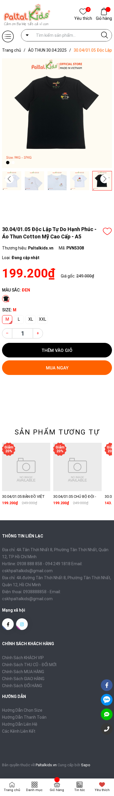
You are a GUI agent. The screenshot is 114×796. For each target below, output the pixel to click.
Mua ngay (57, 368)
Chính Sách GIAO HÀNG (23, 678)
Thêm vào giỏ (57, 350)
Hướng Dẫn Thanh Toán (24, 717)
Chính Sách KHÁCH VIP (23, 657)
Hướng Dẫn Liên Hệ (19, 724)
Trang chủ (12, 790)
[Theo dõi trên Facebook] (8, 624)
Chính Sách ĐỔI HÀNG (22, 685)
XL (30, 319)
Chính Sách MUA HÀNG (23, 671)
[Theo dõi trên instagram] (22, 624)
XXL (42, 319)
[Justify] (104, 35)
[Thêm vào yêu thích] (107, 231)
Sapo (85, 765)
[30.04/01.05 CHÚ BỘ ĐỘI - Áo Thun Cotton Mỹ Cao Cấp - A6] (77, 467)
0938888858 (34, 591)
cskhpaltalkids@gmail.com (27, 598)
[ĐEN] (5, 298)
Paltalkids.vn (46, 765)
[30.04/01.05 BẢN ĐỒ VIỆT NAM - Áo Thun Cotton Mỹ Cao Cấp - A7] (26, 467)
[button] (104, 178)
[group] (57, 113)
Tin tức (79, 790)
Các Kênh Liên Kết (18, 731)
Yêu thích (83, 18)
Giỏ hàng (104, 18)
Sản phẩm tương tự (57, 432)
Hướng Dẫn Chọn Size (22, 710)
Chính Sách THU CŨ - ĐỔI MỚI (29, 664)
